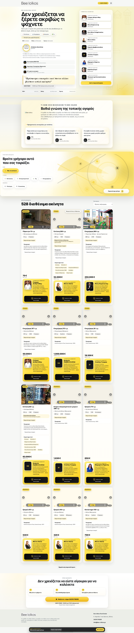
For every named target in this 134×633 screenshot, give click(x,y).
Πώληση (9, 186)
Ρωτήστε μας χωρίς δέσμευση (31, 37)
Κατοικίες (10, 178)
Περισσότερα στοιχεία (29, 240)
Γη (36, 178)
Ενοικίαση (21, 186)
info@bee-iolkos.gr (100, 622)
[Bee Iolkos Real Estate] (29, 3)
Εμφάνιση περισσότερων (67, 567)
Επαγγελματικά (24, 178)
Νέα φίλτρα (100, 629)
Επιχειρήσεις (47, 178)
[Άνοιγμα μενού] (111, 3)
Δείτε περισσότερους (96, 83)
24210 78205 (98, 619)
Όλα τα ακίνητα (12, 171)
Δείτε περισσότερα (37, 293)
